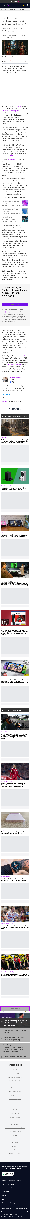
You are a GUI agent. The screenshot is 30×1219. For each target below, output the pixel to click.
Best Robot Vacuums (15, 1153)
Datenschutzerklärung (10, 312)
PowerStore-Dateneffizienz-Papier (16, 1056)
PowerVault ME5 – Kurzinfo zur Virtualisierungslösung (15, 1039)
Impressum (5, 1195)
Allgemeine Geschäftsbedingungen (12, 1180)
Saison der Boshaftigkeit (10, 111)
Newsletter (25, 61)
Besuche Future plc (15, 1168)
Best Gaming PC (15, 1095)
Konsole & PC (11, 14)
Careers (4, 1199)
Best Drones (15, 1150)
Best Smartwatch (15, 1117)
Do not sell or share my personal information (14, 1203)
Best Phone (15, 1106)
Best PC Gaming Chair (15, 1099)
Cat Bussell (5, 30)
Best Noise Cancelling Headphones (15, 1128)
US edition (14, 1214)
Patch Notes (12, 160)
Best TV (15, 1110)
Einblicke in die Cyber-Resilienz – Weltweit (15, 1031)
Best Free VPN (15, 1073)
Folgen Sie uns (15, 61)
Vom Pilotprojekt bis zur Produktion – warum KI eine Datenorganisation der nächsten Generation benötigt (15, 1048)
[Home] (15, 1)
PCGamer (13, 156)
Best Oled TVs (15, 1113)
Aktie (5, 61)
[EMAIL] (13, 382)
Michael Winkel (8, 28)
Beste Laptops (15, 1088)
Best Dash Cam (15, 1146)
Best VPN (15, 1069)
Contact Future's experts (9, 1184)
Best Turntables (15, 1124)
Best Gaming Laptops (15, 1091)
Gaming (4, 14)
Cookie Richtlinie (6, 1191)
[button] (2, 5)
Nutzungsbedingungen (7, 311)
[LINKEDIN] (11, 382)
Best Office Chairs (15, 1135)
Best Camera (15, 1142)
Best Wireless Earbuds (15, 1131)
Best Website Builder (15, 1081)
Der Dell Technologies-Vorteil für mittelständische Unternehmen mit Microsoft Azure (16, 1023)
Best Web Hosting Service (15, 1077)
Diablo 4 (18, 106)
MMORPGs (12, 9)
